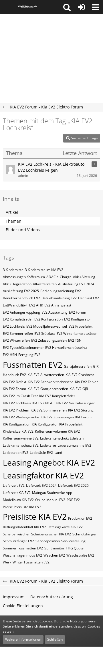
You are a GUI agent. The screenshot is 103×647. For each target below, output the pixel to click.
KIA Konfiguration (16, 424)
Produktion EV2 (80, 518)
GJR (95, 366)
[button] (67, 7)
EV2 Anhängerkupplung (21, 312)
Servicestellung (73, 541)
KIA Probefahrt (70, 424)
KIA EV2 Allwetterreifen (45, 374)
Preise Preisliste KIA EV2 (22, 506)
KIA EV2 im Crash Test (20, 395)
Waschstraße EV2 (80, 555)
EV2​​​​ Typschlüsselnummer (23, 347)
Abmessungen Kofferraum (24, 276)
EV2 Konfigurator (77, 319)
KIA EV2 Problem (16, 410)
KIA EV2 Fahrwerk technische (51, 381)
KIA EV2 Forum (14, 388)
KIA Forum (83, 417)
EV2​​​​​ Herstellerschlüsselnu (66, 347)
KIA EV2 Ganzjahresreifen (47, 388)
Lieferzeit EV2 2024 (41, 485)
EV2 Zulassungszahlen (49, 340)
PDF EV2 (73, 499)
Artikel (12, 212)
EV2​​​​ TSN (75, 340)
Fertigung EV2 (29, 354)
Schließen (55, 639)
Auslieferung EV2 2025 (21, 290)
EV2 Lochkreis (14, 326)
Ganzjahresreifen (78, 366)
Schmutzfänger (84, 534)
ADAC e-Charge (59, 276)
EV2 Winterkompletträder (76, 333)
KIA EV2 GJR (79, 388)
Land (58, 452)
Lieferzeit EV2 (14, 485)
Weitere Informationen (23, 639)
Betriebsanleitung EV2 (59, 298)
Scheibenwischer (16, 534)
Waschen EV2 (54, 555)
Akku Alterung (84, 276)
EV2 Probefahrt (80, 326)
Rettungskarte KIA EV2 (65, 527)
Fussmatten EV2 (32, 364)
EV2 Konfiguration (48, 319)
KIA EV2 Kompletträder (57, 395)
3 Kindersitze (13, 269)
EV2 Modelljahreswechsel (46, 326)
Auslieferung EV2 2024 (76, 284)
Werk (7, 562)
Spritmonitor (54, 548)
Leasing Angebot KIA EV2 (49, 462)
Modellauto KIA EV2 (18, 499)
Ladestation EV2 (15, 452)
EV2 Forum (77, 312)
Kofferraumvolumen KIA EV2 (57, 431)
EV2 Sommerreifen (18, 333)
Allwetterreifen (45, 284)
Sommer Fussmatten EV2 (23, 548)
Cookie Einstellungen (23, 605)
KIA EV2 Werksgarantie (21, 417)
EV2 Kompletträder (18, 319)
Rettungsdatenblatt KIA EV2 (24, 527)
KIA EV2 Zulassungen (57, 417)
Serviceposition (47, 541)
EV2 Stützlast (44, 333)
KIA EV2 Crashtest (80, 374)
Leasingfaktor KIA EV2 (43, 475)
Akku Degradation (17, 284)
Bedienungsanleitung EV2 (60, 290)
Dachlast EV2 (88, 298)
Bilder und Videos (23, 229)
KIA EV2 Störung (81, 410)
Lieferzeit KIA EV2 (17, 492)
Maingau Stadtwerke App (52, 492)
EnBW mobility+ (15, 305)
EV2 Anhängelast (57, 305)
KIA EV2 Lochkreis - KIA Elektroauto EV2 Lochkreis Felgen (51, 167)
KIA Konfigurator (45, 424)
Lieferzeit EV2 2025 (73, 485)
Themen (13, 221)
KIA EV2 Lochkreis (17, 403)
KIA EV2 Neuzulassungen (75, 403)
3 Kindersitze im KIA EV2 (44, 269)
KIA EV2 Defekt (14, 381)
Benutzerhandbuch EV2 (21, 298)
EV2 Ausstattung (54, 312)
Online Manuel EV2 (50, 499)
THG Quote (75, 548)
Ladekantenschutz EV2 (21, 445)
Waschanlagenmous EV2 (22, 555)
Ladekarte (48, 445)
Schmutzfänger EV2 (18, 541)
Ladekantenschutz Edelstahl (62, 438)
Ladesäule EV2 (41, 452)
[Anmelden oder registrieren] (81, 7)
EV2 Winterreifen (16, 340)
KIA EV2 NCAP (43, 403)
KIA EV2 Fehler (86, 381)
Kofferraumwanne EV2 (21, 438)
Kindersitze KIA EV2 (18, 431)
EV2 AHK (36, 305)
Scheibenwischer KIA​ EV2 (51, 534)
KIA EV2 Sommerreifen (49, 410)
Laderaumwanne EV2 (74, 445)
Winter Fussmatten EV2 (31, 562)
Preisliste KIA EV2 (35, 516)
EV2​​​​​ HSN (10, 354)
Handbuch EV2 (14, 374)
